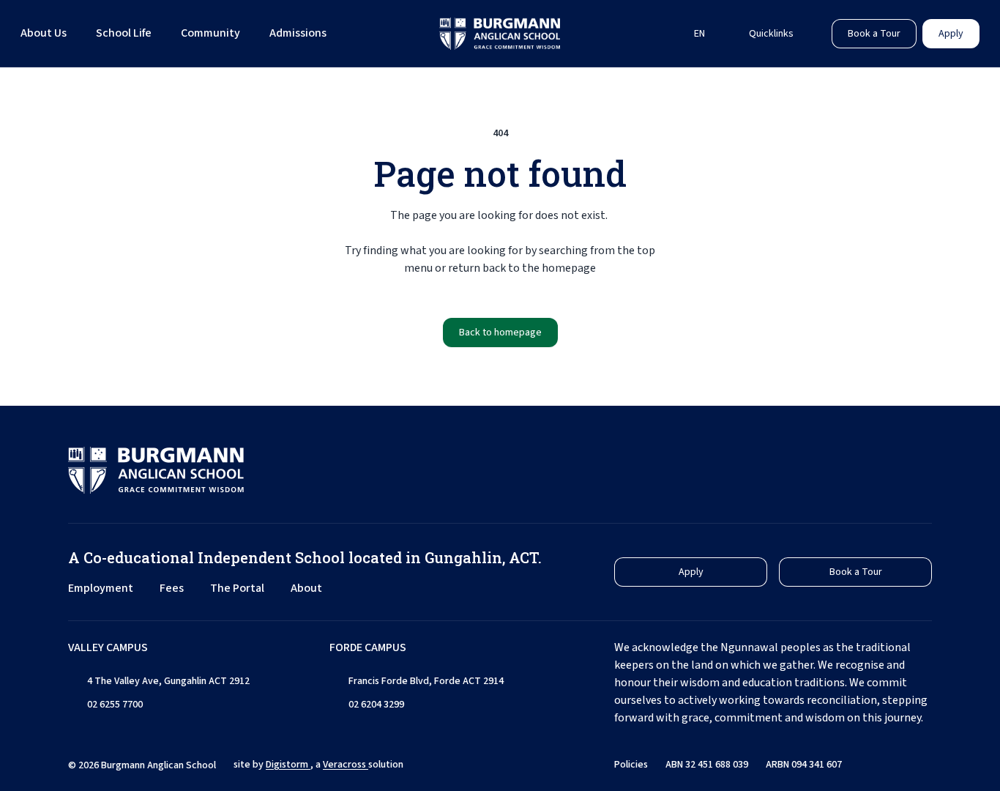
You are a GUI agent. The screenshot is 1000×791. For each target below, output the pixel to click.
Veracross (345, 764)
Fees (172, 588)
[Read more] (811, 470)
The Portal (237, 588)
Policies (631, 764)
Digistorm (288, 764)
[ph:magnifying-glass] (655, 34)
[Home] (499, 34)
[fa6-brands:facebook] (848, 470)
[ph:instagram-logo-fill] (811, 470)
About (306, 588)
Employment (100, 588)
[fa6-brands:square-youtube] (921, 470)
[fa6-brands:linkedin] (884, 470)
